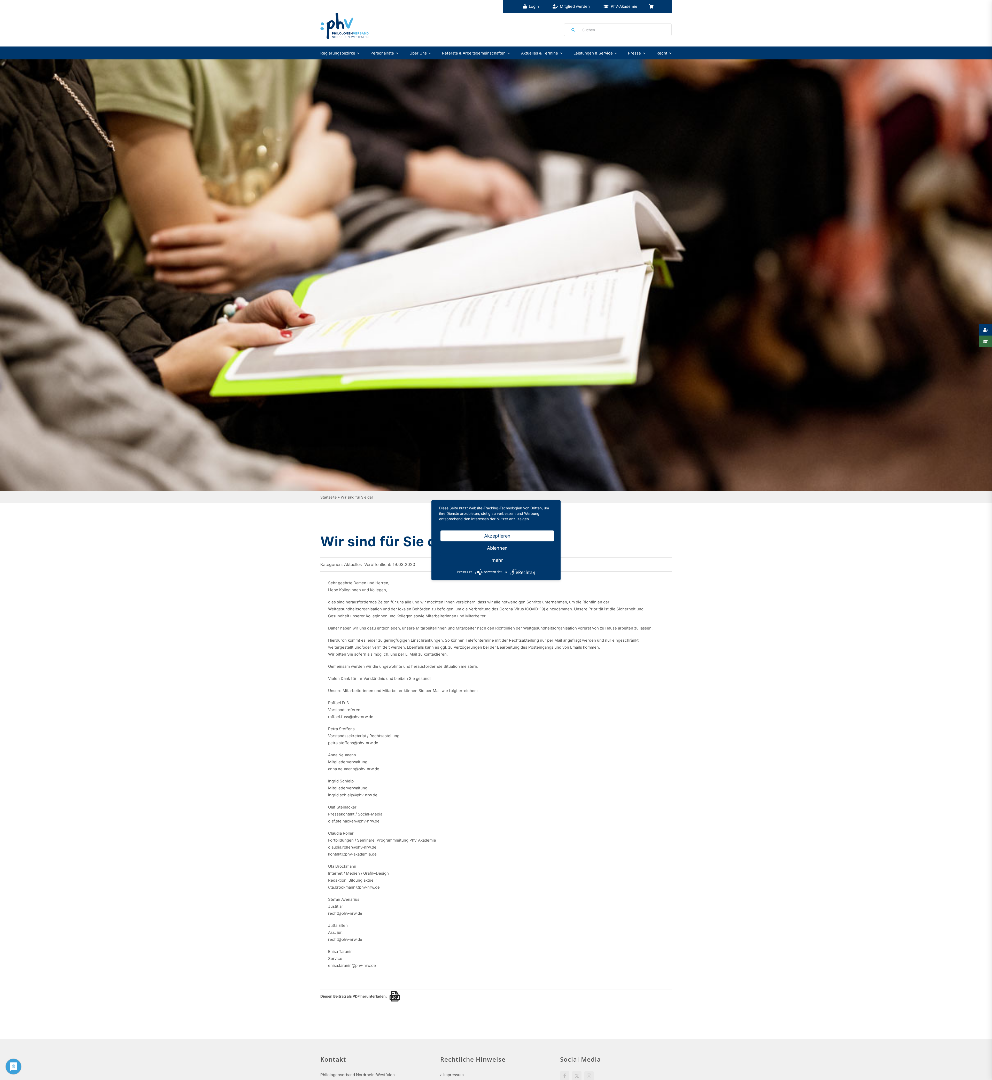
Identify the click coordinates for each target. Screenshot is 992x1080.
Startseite (328, 497)
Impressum (453, 1074)
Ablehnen (497, 547)
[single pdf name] (393, 996)
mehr (497, 560)
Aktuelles (353, 564)
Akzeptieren (497, 535)
